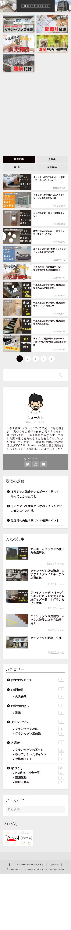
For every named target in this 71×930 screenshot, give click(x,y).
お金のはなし (36, 705)
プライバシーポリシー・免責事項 (28, 864)
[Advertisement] (35, 114)
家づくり (19, 167)
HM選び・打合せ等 (38, 772)
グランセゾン (36, 722)
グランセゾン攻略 (38, 728)
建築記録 (38, 777)
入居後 (52, 159)
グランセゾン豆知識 (38, 733)
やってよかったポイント (38, 754)
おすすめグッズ (36, 680)
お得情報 (36, 689)
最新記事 (19, 159)
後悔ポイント (38, 758)
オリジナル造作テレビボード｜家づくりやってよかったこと (36, 494)
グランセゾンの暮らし (38, 749)
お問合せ (54, 864)
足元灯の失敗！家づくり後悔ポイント (35, 520)
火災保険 (52, 167)
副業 (38, 712)
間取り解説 (38, 782)
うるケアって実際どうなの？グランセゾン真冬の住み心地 (36, 508)
